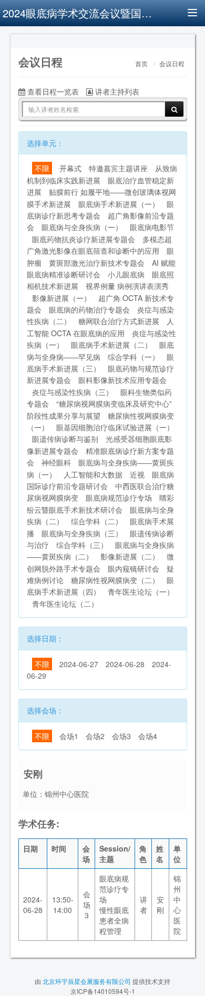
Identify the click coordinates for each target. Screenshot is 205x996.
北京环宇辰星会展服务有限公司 (87, 981)
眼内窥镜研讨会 (133, 568)
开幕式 (70, 168)
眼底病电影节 (152, 227)
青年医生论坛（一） (141, 591)
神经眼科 (56, 462)
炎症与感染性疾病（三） (72, 392)
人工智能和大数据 (93, 474)
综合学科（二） (96, 521)
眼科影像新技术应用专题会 (122, 380)
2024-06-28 (125, 664)
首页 (141, 64)
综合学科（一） (133, 356)
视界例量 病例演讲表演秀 (127, 286)
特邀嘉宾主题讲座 (118, 168)
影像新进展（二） (129, 556)
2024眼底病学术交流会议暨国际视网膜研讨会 (79, 12)
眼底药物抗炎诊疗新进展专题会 (83, 239)
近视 (137, 474)
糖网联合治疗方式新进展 (118, 321)
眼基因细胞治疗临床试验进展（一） (115, 427)
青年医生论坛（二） (65, 603)
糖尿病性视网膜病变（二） (115, 580)
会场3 (121, 736)
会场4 (147, 736)
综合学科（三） (82, 545)
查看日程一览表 (52, 91)
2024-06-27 (78, 664)
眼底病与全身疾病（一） (82, 227)
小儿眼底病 (126, 274)
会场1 (68, 736)
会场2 (95, 736)
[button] (24, 40)
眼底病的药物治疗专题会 (89, 309)
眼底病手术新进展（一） (118, 204)
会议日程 (171, 64)
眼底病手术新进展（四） (100, 586)
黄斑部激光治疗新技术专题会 (97, 262)
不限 (42, 168)
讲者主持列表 (116, 91)
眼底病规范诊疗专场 (119, 497)
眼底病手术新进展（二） (111, 344)
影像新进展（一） (61, 298)
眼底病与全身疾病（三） (82, 533)
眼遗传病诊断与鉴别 (65, 438)
